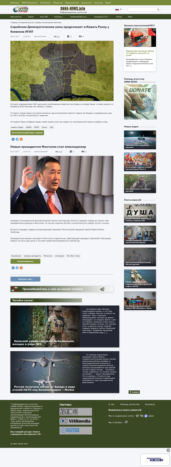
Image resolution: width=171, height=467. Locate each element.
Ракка (44, 127)
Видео (108, 2)
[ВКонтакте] (13, 139)
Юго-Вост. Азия (73, 256)
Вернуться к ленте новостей (125, 410)
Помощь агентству (129, 404)
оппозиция (59, 256)
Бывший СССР (101, 16)
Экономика (45, 2)
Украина (58, 16)
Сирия (31, 16)
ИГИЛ (36, 127)
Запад (119, 16)
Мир (130, 16)
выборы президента (32, 256)
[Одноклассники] (21, 139)
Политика (15, 2)
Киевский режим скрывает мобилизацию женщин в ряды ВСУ (43, 343)
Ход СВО (44, 16)
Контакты (150, 404)
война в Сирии (17, 127)
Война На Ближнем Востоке (48, 22)
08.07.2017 (20, 36)
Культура (98, 2)
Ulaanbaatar (16, 256)
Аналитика (86, 2)
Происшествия (72, 2)
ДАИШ (28, 127)
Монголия (48, 256)
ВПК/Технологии (30, 2)
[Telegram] (17, 139)
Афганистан (16, 16)
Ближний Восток (78, 16)
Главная (14, 22)
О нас (112, 404)
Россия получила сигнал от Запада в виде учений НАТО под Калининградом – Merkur (43, 388)
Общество (58, 2)
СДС (51, 127)
